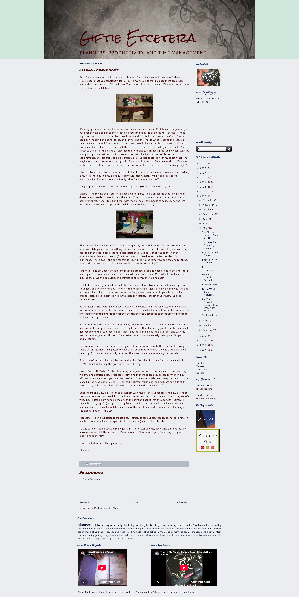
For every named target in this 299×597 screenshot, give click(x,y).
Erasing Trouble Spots (210, 254)
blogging (139, 528)
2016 (203, 177)
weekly (217, 525)
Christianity (105, 538)
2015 (203, 182)
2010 (203, 335)
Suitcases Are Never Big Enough (209, 245)
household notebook (151, 535)
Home (135, 502)
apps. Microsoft (84, 538)
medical (123, 528)
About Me (83, 592)
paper (81, 531)
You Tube (201, 369)
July (205, 218)
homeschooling (141, 531)
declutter (128, 535)
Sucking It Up (209, 315)
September (209, 214)
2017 (203, 172)
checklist (89, 531)
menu (131, 528)
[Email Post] (86, 463)
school (153, 531)
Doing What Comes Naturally (208, 291)
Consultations (188, 592)
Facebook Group (205, 385)
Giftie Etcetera (137, 37)
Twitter (200, 366)
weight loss (159, 528)
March (206, 325)
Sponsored (113, 592)
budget (148, 528)
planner (84, 524)
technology (153, 525)
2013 (203, 191)
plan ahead (114, 538)
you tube (100, 531)
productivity (172, 528)
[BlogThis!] (94, 464)
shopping (89, 535)
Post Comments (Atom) (106, 507)
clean (209, 531)
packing (137, 535)
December (208, 200)
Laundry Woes (209, 284)
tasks (188, 525)
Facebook (201, 363)
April (206, 320)
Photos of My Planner (209, 261)
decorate (207, 535)
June (205, 223)
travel (182, 535)
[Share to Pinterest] (100, 464)
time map (131, 538)
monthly (206, 528)
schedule (208, 525)
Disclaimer (173, 592)
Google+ (200, 372)
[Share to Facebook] (98, 464)
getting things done (104, 535)
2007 (203, 349)
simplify (170, 535)
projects (82, 528)
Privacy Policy (98, 592)
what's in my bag (194, 535)
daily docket (124, 525)
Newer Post (86, 502)
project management (195, 531)
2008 (203, 345)
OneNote (216, 528)
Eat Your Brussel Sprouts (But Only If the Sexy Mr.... (210, 305)
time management (173, 525)
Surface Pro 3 (124, 531)
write (160, 531)
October (207, 209)
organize (110, 525)
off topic (98, 525)
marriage (178, 531)
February (208, 330)
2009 (203, 340)
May (205, 228)
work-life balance (108, 528)
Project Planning (207, 268)
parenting (139, 525)
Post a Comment (91, 479)
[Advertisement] (149, 15)
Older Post (183, 502)
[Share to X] (96, 464)
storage (123, 538)
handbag (95, 538)
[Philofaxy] (205, 427)
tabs (177, 535)
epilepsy (168, 531)
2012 (203, 196)
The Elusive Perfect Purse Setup (210, 234)
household (92, 528)
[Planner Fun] (208, 451)
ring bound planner (190, 528)
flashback (198, 525)
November (208, 204)
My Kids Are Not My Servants (208, 277)
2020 (203, 163)
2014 (203, 186)
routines (119, 535)
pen (164, 535)
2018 (203, 168)
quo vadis (216, 535)
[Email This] (91, 464)
